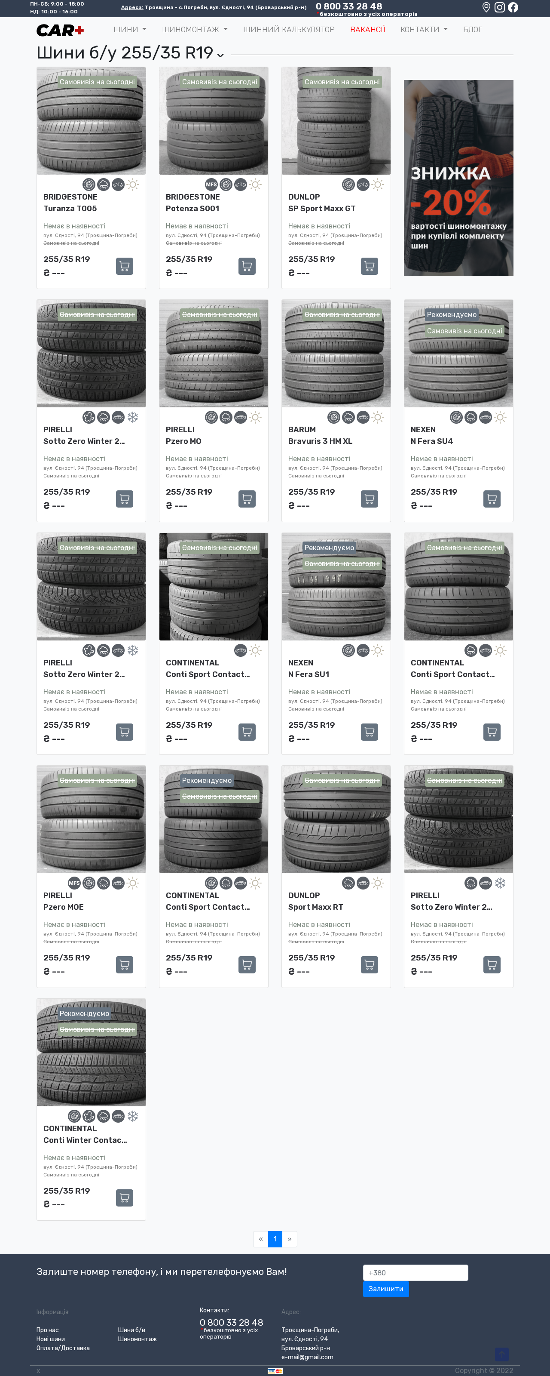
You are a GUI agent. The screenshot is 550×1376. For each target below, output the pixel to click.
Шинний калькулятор (289, 29)
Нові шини (51, 1339)
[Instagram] (500, 9)
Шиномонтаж (137, 1339)
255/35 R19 (66, 259)
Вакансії (367, 29)
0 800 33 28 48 (349, 6)
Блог (472, 29)
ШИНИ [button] (127, 29)
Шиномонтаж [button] (191, 29)
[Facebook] (513, 9)
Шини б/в (131, 1330)
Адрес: (291, 1312)
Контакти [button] (421, 29)
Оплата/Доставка (63, 1348)
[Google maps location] (487, 9)
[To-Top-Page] (502, 1355)
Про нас (48, 1330)
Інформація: (53, 1312)
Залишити (386, 1289)
